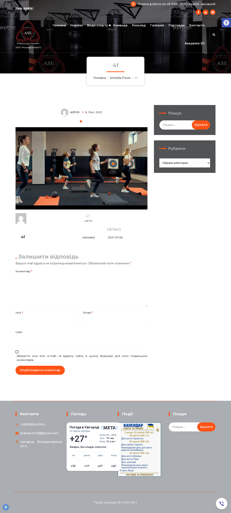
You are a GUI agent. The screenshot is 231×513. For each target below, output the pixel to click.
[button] (226, 22)
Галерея (157, 25)
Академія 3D (195, 43)
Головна (59, 25)
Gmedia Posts (120, 77)
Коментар (24, 271)
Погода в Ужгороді (84, 427)
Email (88, 312)
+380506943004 (32, 424)
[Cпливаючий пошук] (213, 34)
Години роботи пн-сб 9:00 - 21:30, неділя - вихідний (176, 4)
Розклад (139, 25)
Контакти (197, 25)
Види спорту (97, 25)
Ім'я (19, 312)
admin (89, 220)
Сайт (19, 332)
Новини (76, 25)
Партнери (176, 25)
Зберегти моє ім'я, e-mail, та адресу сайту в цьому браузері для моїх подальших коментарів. (82, 358)
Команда (120, 25)
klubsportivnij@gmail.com (39, 433)
